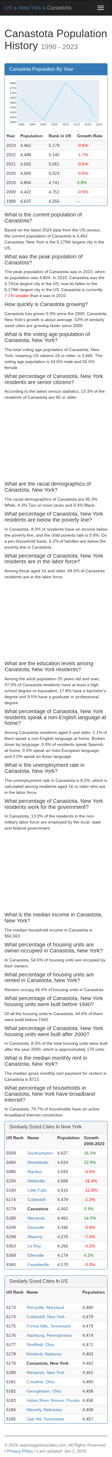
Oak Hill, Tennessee (45, 1419)
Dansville (36, 1227)
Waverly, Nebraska (44, 1409)
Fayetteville (38, 1264)
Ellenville (35, 1255)
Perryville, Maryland (45, 1307)
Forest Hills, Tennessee (49, 1326)
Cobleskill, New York (46, 1316)
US (8, 8)
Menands (36, 1218)
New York (29, 8)
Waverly (34, 1236)
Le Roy (34, 1246)
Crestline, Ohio (41, 1381)
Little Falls (37, 1190)
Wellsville (36, 1180)
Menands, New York (46, 1372)
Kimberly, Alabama (44, 1353)
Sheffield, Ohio (40, 1344)
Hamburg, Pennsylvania (49, 1335)
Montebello (37, 1162)
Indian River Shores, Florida (53, 1400)
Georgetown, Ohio (44, 1391)
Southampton (40, 1153)
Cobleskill (36, 1199)
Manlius (34, 1171)
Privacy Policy (20, 1451)
